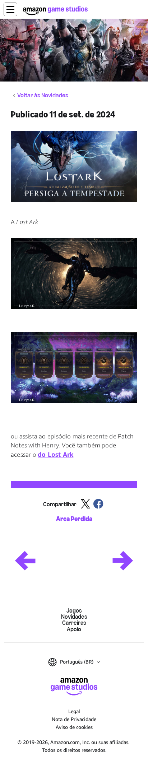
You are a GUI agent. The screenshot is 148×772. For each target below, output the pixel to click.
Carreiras (74, 623)
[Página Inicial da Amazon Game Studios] (55, 10)
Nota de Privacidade (74, 719)
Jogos (74, 611)
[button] (10, 9)
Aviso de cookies (74, 727)
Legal (74, 711)
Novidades (74, 617)
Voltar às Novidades (42, 95)
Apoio (74, 629)
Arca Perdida (74, 519)
